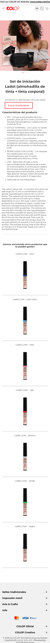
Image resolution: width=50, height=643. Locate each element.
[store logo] (13, 8)
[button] (23, 72)
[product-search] (42, 8)
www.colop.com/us (40, 2)
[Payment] (25, 618)
